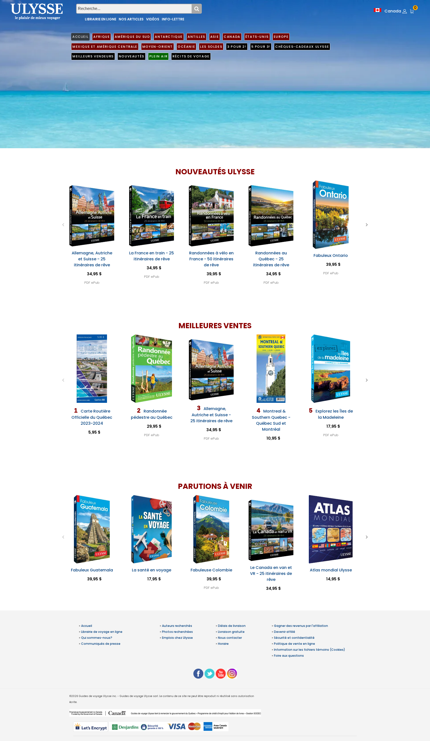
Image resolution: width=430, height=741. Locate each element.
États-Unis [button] (257, 36)
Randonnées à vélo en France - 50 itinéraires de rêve (211, 259)
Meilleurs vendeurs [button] (93, 56)
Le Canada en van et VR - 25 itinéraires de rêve (271, 573)
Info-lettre (173, 19)
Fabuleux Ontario (331, 255)
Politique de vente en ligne (294, 644)
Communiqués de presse (100, 644)
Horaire (223, 644)
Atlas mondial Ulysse (331, 570)
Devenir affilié (284, 632)
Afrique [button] (101, 36)
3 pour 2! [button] (236, 46)
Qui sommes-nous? (96, 638)
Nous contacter (230, 638)
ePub (95, 282)
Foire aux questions (289, 655)
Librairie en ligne (100, 19)
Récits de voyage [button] (191, 56)
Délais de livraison (232, 626)
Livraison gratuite (231, 632)
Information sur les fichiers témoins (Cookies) (309, 650)
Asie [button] (214, 36)
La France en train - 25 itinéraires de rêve (151, 256)
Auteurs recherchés (177, 626)
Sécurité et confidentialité (294, 638)
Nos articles (131, 19)
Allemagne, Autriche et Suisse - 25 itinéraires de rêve (92, 259)
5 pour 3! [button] (260, 46)
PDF (87, 282)
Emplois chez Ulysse (177, 638)
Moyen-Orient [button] (157, 46)
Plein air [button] (158, 56)
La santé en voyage (151, 570)
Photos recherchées (177, 632)
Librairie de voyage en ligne (101, 632)
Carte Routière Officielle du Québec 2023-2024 (91, 417)
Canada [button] (232, 36)
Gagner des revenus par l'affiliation (301, 626)
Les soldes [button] (211, 46)
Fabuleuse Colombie (211, 570)
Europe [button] (281, 36)
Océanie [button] (186, 46)
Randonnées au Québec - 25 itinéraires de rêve (271, 259)
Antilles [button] (196, 36)
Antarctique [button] (169, 36)
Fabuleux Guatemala (92, 570)
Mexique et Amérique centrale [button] (104, 46)
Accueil (86, 626)
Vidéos (152, 19)
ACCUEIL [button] (80, 36)
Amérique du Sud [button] (132, 36)
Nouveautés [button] (131, 56)
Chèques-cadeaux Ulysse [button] (302, 46)
